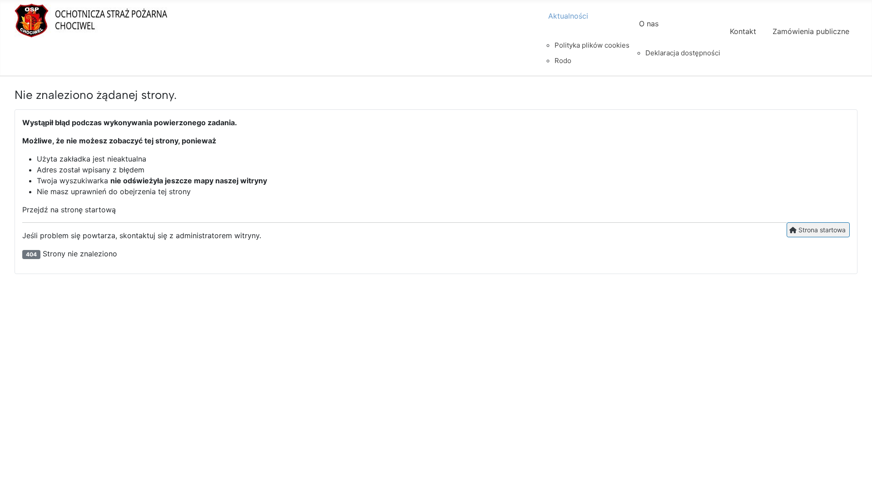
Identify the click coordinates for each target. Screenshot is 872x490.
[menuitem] (585, 24)
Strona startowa (821, 230)
